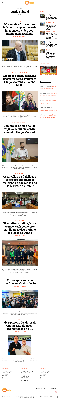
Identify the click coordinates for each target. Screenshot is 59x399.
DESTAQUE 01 (24, 122)
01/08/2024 (24, 188)
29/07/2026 (24, 36)
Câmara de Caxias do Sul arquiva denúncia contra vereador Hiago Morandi (20, 129)
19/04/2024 (24, 286)
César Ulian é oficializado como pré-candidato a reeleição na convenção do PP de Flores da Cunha (20, 181)
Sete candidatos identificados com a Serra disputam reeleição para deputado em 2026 (51, 36)
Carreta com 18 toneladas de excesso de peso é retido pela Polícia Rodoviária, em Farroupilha (48, 102)
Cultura (47, 14)
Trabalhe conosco (53, 388)
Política (22, 173)
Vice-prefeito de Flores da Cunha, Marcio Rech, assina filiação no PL (19, 326)
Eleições (53, 31)
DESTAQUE (52, 14)
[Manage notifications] (56, 392)
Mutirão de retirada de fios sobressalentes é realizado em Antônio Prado (48, 88)
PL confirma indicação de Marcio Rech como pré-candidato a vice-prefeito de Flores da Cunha (19, 228)
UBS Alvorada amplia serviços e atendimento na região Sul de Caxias (51, 26)
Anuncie (45, 388)
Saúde (53, 22)
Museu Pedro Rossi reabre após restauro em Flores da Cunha (51, 18)
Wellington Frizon (17, 36)
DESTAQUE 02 (24, 72)
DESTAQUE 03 (17, 173)
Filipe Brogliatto (17, 188)
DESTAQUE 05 (48, 22)
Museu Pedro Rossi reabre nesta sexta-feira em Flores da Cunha (51, 44)
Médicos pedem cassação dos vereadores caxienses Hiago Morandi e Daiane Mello (19, 80)
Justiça (19, 21)
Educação (48, 49)
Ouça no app (39, 388)
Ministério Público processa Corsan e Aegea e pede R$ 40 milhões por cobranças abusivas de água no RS (48, 115)
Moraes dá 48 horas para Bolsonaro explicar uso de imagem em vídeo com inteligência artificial (19, 28)
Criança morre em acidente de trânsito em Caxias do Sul (48, 95)
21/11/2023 (24, 331)
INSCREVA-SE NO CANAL (49, 76)
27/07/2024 (24, 235)
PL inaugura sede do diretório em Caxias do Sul (20, 281)
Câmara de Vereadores (16, 72)
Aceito (55, 397)
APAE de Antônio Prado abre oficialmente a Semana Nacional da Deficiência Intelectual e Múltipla (51, 54)
